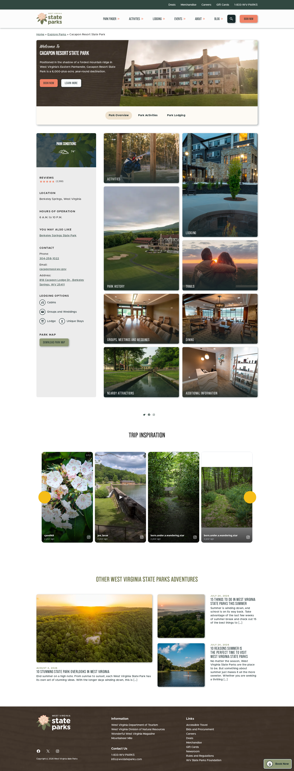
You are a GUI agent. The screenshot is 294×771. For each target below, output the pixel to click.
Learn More (71, 83)
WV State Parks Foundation (203, 760)
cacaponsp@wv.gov (53, 269)
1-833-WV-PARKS (246, 4)
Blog (217, 19)
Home (40, 34)
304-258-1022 (49, 258)
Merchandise (188, 4)
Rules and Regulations (200, 756)
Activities (134, 19)
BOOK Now (48, 83)
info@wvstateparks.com (126, 759)
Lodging (157, 19)
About (198, 19)
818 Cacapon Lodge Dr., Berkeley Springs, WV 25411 (61, 282)
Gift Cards (222, 4)
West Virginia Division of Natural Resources (138, 729)
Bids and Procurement (200, 729)
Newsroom (193, 751)
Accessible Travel (197, 725)
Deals (172, 4)
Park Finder (109, 19)
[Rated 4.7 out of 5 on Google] (47, 181)
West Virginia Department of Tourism (134, 725)
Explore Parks (56, 34)
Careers (206, 4)
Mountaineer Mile (121, 738)
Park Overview (119, 115)
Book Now (248, 19)
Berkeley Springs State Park (58, 235)
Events (178, 19)
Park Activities (148, 115)
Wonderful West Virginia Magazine (133, 733)
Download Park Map (54, 342)
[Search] (231, 19)
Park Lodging (176, 115)
